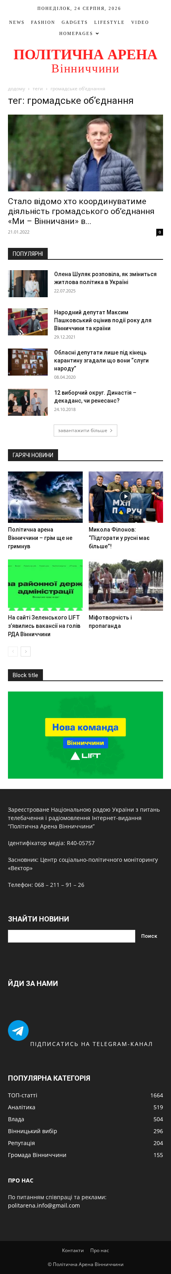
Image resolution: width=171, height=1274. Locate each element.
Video (140, 22)
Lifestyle (109, 22)
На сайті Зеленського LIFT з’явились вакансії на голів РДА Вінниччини (44, 625)
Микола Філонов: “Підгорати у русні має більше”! (119, 537)
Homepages (76, 33)
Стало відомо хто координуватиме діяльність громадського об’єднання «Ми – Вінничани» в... (81, 211)
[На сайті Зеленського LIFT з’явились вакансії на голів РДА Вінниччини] (45, 585)
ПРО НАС (20, 1180)
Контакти (73, 1250)
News (17, 22)
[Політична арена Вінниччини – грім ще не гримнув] (45, 497)
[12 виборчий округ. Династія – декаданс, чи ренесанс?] (28, 402)
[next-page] (26, 651)
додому (16, 88)
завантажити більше (82, 430)
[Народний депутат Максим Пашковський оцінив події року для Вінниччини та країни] (28, 322)
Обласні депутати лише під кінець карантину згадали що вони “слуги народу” (101, 360)
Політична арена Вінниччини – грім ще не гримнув (40, 537)
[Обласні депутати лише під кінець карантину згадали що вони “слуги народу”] (28, 362)
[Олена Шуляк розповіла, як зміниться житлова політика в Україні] (28, 284)
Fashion (43, 22)
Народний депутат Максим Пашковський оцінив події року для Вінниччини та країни (103, 320)
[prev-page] (13, 651)
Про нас (99, 1250)
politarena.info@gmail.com (44, 1205)
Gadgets (75, 22)
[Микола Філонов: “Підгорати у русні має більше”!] (126, 497)
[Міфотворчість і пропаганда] (126, 585)
